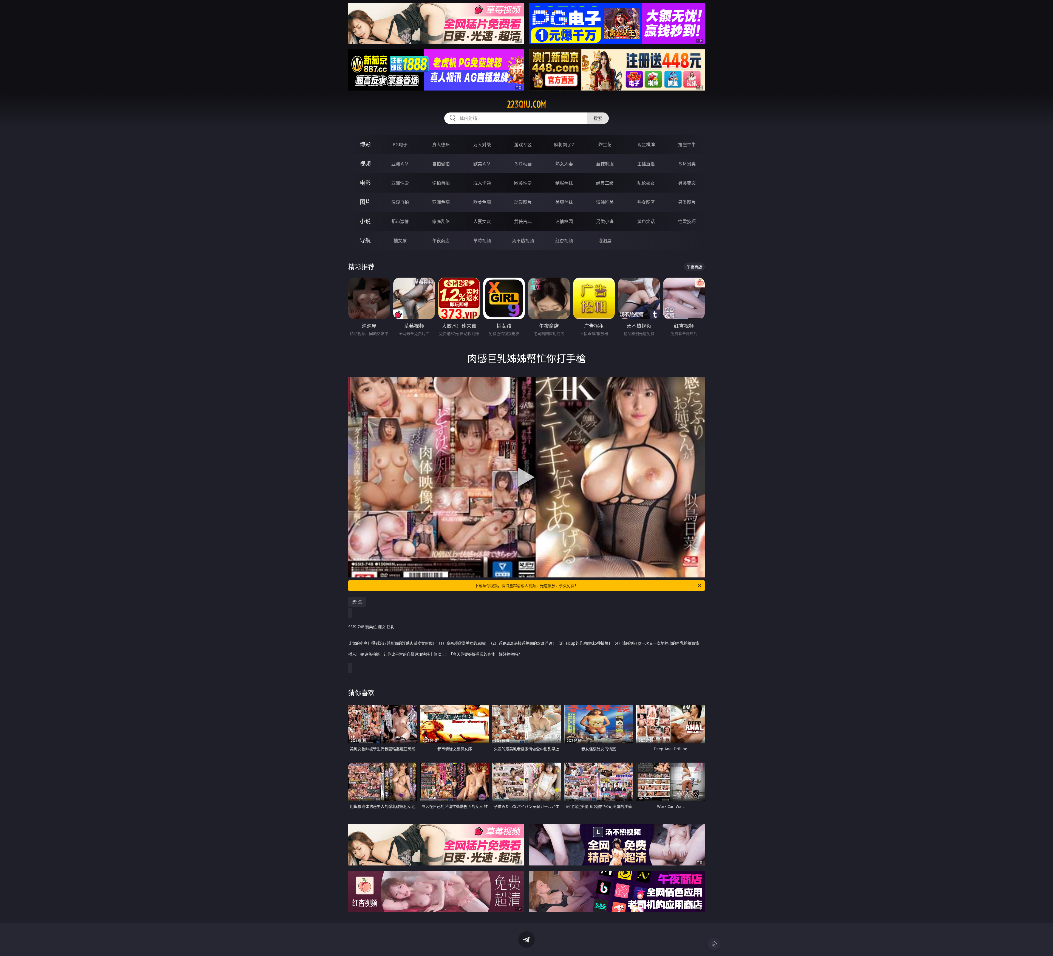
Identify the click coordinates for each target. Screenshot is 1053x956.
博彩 (365, 144)
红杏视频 (564, 241)
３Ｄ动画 (523, 164)
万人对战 (482, 145)
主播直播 (646, 164)
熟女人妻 (564, 164)
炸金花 (605, 145)
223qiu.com (526, 104)
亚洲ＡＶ (400, 164)
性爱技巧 (687, 221)
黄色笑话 (646, 221)
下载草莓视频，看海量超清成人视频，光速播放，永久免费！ (526, 585)
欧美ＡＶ (482, 164)
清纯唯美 (605, 202)
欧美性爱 (523, 183)
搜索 (597, 118)
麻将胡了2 (564, 145)
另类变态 (687, 183)
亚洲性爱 (400, 183)
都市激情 (400, 221)
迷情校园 (564, 221)
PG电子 (400, 145)
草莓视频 (482, 241)
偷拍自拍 (441, 183)
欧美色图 (482, 202)
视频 (365, 163)
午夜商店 (441, 241)
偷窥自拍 (400, 202)
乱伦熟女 (646, 183)
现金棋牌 (646, 145)
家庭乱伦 (441, 221)
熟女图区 (646, 202)
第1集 (357, 602)
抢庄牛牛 (687, 145)
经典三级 (605, 183)
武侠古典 (523, 221)
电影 (365, 183)
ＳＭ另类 (687, 164)
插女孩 (400, 241)
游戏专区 (523, 145)
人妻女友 (482, 221)
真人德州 (441, 145)
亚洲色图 (441, 202)
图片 (365, 202)
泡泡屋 (605, 241)
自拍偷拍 (441, 164)
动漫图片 (523, 202)
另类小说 (605, 221)
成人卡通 (482, 183)
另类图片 (687, 202)
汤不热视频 (523, 241)
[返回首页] (714, 944)
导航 (365, 240)
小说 (365, 221)
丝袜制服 (605, 164)
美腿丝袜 (564, 202)
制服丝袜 (564, 183)
